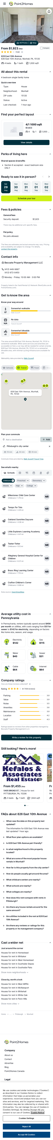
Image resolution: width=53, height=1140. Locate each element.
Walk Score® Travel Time (33, 459)
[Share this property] (49, 11)
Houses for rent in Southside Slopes (17, 964)
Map (34, 43)
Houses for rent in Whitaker (13, 956)
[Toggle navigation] (4, 3)
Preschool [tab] (23, 480)
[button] (22, 382)
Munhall (30, 1014)
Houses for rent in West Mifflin (15, 984)
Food (36, 368)
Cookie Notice (37, 1112)
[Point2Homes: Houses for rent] (21, 4)
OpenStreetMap (18, 592)
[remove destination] (49, 446)
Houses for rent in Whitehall (13, 991)
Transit (24, 368)
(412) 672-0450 (12, 272)
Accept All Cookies (26, 1134)
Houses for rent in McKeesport (15, 987)
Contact (8, 1059)
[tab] (9, 472)
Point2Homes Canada (14, 1071)
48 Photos (24, 43)
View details (26, 142)
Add (48, 439)
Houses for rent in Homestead (15, 952)
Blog (7, 1067)
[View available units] (13, 129)
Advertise (9, 1063)
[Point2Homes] (17, 1042)
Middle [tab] (7, 486)
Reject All (26, 1126)
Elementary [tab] (39, 480)
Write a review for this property (26, 737)
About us (9, 1055)
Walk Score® (29, 358)
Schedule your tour (26, 198)
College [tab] (31, 486)
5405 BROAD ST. (19, 790)
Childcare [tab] (8, 480)
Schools (9, 368)
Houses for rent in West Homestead (17, 960)
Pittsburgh (19, 1014)
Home (3, 1014)
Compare (46, 48)
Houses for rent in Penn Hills (14, 999)
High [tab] (19, 486)
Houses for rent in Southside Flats (16, 967)
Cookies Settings (26, 1118)
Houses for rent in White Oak (14, 995)
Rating (4, 689)
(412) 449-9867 (12, 269)
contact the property (9, 249)
